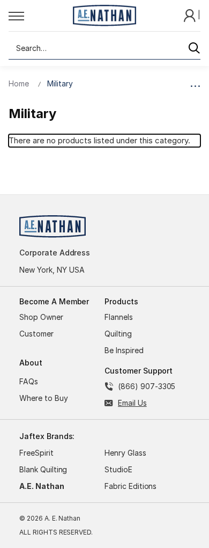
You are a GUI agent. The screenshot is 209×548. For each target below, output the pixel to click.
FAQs (28, 381)
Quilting (118, 333)
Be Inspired (124, 350)
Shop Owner (41, 317)
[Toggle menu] (37, 15)
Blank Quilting (43, 469)
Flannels (118, 317)
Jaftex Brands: (46, 436)
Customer (36, 333)
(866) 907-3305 (146, 386)
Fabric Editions (130, 486)
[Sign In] (191, 14)
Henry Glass (125, 452)
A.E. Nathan (41, 486)
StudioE (118, 469)
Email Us (132, 402)
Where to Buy (43, 398)
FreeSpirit (36, 452)
